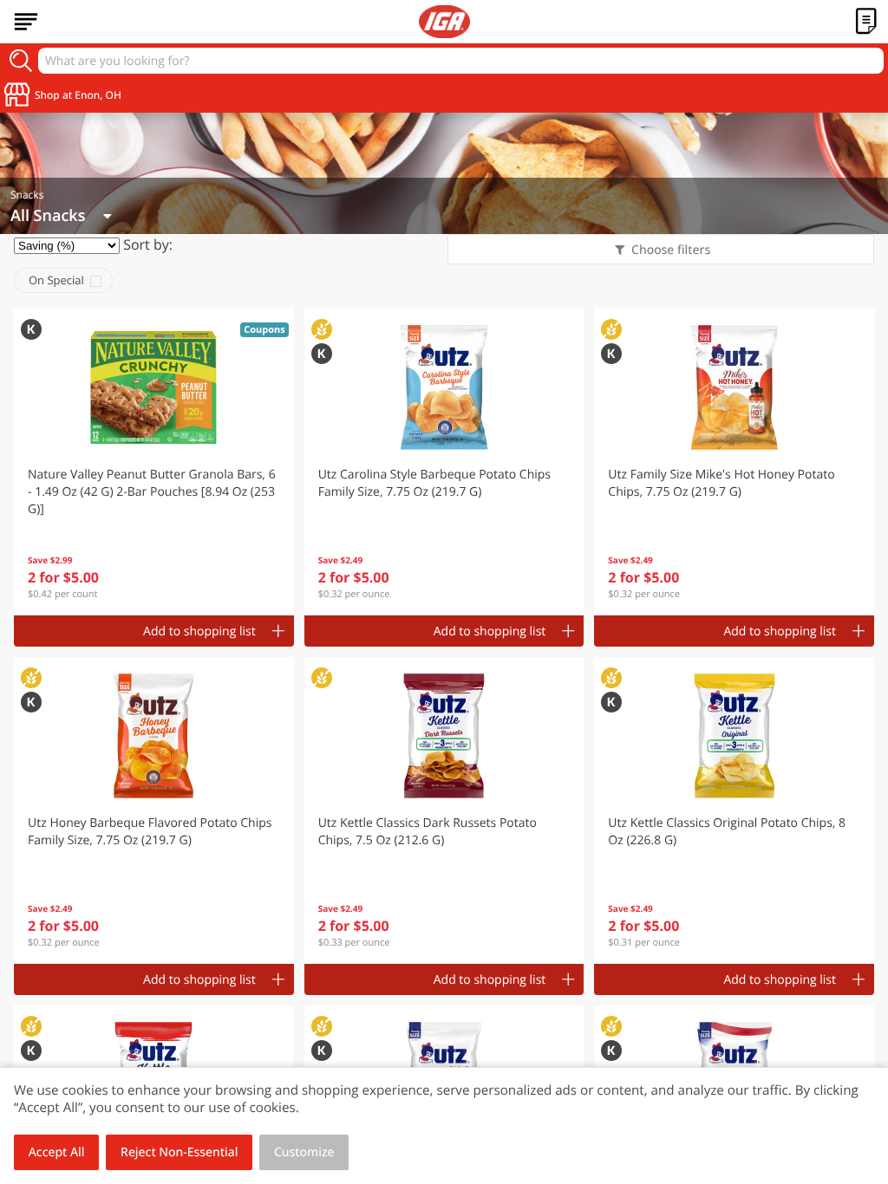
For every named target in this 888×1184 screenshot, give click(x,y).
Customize (304, 1152)
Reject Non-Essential (179, 1152)
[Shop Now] (26, 21)
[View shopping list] (866, 21)
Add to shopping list (199, 631)
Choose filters (670, 250)
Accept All (57, 1152)
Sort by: (148, 244)
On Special (56, 280)
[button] (154, 462)
